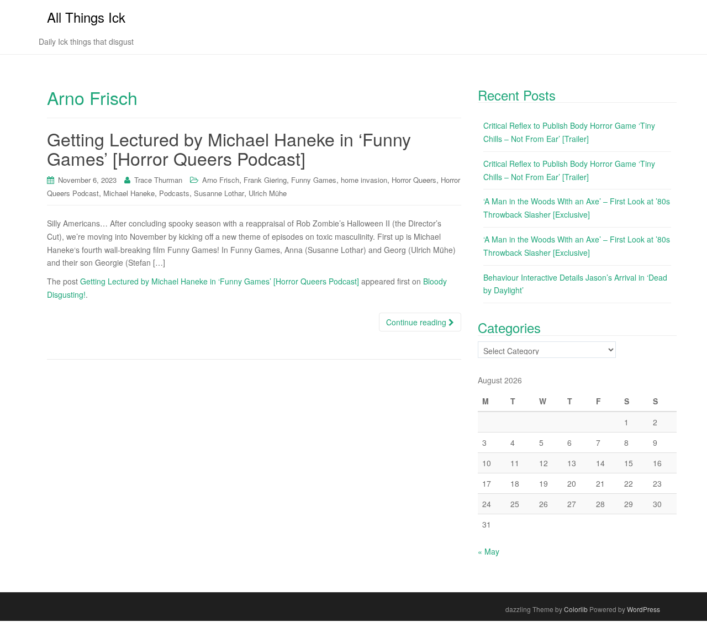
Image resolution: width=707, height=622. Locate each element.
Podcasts (174, 193)
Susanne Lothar (219, 193)
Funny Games (313, 180)
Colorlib (576, 609)
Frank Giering (265, 180)
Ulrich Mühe (268, 193)
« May (488, 551)
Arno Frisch (220, 180)
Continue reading (417, 322)
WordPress (643, 609)
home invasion (364, 180)
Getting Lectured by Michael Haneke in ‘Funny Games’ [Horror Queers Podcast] (229, 148)
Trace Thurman (158, 180)
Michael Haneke (129, 193)
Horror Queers (414, 180)
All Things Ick (86, 17)
